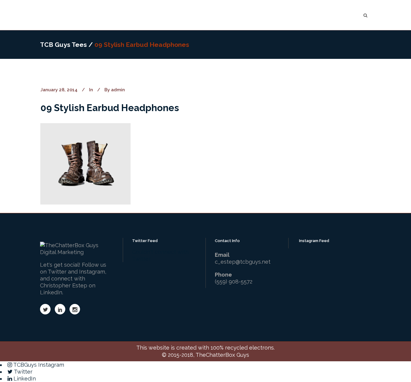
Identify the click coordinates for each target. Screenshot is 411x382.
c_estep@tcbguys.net (242, 262)
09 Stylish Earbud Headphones (109, 107)
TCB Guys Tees (63, 44)
